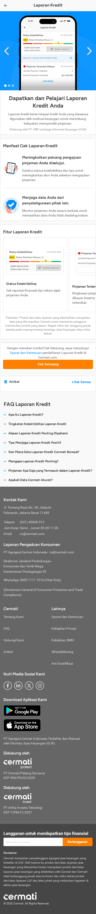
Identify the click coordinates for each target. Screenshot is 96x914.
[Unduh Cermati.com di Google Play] (22, 710)
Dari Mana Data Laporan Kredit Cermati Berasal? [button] (43, 452)
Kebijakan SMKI (62, 640)
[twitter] (29, 685)
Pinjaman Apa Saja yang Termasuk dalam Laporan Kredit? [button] (50, 471)
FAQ (6, 628)
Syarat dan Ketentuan (26, 353)
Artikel (8, 652)
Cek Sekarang (48, 364)
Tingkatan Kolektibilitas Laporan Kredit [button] (37, 424)
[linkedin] (18, 685)
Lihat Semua (81, 382)
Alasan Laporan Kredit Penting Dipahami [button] (38, 433)
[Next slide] (89, 50)
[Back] (5, 5)
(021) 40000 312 (32, 522)
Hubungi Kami (13, 640)
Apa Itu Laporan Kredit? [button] (25, 415)
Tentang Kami (13, 617)
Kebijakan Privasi (63, 628)
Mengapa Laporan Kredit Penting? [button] (33, 461)
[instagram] (40, 685)
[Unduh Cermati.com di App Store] (22, 725)
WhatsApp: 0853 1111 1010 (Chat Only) (32, 580)
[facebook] (7, 685)
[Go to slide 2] (9, 85)
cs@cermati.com (32, 534)
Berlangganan (78, 842)
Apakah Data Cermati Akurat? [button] (30, 480)
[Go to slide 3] (13, 85)
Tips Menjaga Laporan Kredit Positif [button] (34, 443)
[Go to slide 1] (5, 85)
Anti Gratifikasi (62, 663)
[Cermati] (20, 896)
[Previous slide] (6, 50)
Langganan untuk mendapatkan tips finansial (45, 833)
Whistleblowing (62, 652)
